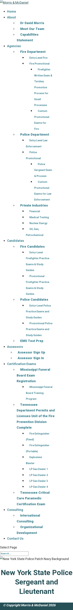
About (11, 17)
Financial (34, 211)
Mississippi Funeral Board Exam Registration (33, 375)
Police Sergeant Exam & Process (43, 170)
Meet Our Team (32, 29)
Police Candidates (34, 299)
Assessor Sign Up (31, 352)
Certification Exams (21, 364)
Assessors (15, 346)
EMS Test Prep (31, 341)
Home (11, 11)
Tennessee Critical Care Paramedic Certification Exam (33, 498)
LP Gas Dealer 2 (38, 475)
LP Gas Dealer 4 (38, 487)
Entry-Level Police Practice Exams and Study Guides (38, 311)
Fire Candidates (32, 246)
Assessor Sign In (31, 358)
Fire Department (33, 51)
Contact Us (15, 538)
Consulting (15, 510)
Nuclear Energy (38, 223)
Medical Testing (39, 217)
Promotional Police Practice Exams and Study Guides (39, 329)
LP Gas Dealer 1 (38, 469)
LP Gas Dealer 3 (38, 481)
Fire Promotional (39, 64)
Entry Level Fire (38, 58)
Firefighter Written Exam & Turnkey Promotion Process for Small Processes (43, 87)
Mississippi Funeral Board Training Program (39, 393)
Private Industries (34, 205)
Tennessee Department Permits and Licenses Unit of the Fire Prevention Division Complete (36, 416)
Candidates (15, 240)
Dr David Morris (32, 23)
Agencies (14, 46)
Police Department (34, 134)
